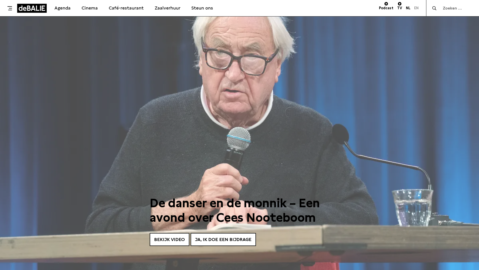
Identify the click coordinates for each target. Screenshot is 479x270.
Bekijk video (169, 239)
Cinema (90, 7)
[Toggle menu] (9, 8)
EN (416, 8)
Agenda (62, 7)
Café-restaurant (126, 7)
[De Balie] (32, 8)
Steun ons (202, 7)
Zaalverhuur (167, 7)
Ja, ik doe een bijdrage (223, 239)
